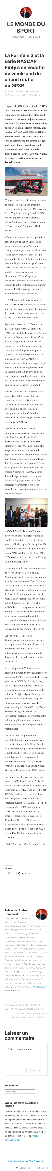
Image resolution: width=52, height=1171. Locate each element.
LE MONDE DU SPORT (26, 27)
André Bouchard (15, 91)
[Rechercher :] (20, 1091)
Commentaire (35, 1070)
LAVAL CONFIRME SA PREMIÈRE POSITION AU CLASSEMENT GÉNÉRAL (24, 1006)
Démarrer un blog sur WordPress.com (25, 1161)
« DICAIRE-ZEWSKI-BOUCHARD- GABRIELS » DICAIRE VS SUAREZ (26, 1015)
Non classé (34, 91)
